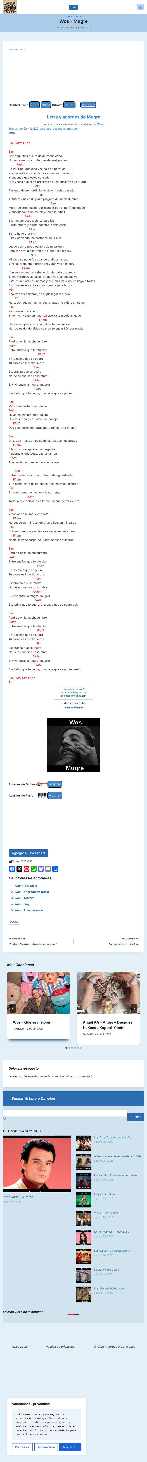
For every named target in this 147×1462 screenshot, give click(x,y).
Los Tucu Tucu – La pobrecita (112, 1137)
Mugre (14, 922)
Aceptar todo (70, 1447)
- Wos (77, 16)
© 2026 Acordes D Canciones (114, 1346)
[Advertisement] (73, 76)
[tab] (66, 1048)
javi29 (63, 27)
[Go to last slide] (13, 1008)
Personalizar (22, 1447)
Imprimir (88, 105)
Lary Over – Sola (104, 1194)
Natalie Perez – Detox (123, 941)
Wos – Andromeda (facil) (31, 892)
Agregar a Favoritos (28, 853)
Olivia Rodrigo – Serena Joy (111, 1232)
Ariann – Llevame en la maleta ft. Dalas (118, 1156)
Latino (69, 105)
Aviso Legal (20, 1346)
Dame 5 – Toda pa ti (106, 1269)
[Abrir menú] (140, 7)
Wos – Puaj (21, 904)
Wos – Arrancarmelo (28, 910)
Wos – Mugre (73, 707)
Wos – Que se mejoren (32, 1022)
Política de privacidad (60, 1346)
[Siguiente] (134, 1008)
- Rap (69, 16)
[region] (46, 1426)
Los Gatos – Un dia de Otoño (112, 1250)
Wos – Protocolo (25, 885)
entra (73, 7)
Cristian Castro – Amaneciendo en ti (33, 941)
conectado (47, 1076)
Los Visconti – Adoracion (109, 1288)
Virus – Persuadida (106, 1213)
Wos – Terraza (24, 898)
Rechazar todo (46, 1447)
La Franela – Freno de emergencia (115, 1175)
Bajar (46, 105)
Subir (34, 105)
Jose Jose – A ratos (18, 1197)
